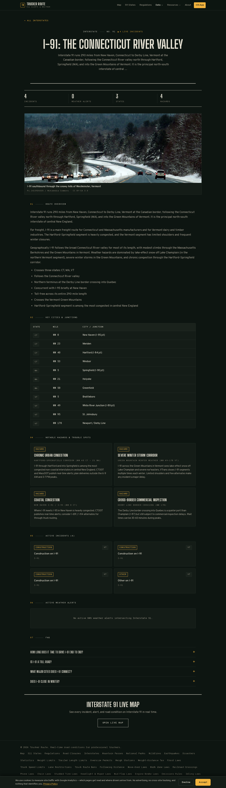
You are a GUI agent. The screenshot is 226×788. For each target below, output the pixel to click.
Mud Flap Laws (123, 774)
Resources (172, 5)
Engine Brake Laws (146, 774)
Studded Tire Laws (65, 774)
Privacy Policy (50, 784)
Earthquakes (171, 753)
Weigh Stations (125, 760)
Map (119, 5)
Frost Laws (174, 760)
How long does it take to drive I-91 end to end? (56, 652)
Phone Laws (27, 774)
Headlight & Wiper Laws (96, 774)
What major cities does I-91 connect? (51, 672)
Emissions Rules (172, 774)
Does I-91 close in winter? (45, 681)
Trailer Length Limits (72, 760)
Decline (186, 782)
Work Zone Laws (159, 767)
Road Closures (72, 753)
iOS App (200, 5)
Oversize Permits (101, 760)
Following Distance (112, 767)
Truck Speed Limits (32, 767)
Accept (203, 782)
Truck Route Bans (86, 767)
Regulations (145, 5)
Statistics (27, 760)
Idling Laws (193, 774)
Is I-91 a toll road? (40, 662)
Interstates (91, 753)
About (188, 5)
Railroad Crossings (185, 767)
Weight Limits (46, 760)
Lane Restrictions (59, 767)
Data (158, 5)
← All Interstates (36, 20)
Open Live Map (113, 723)
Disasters (189, 753)
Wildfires (155, 753)
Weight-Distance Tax (151, 760)
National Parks (135, 753)
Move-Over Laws (137, 767)
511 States (130, 5)
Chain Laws (44, 774)
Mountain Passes (112, 753)
